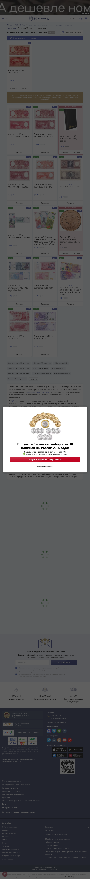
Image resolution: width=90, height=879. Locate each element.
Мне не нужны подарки (45, 466)
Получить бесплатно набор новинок (45, 460)
